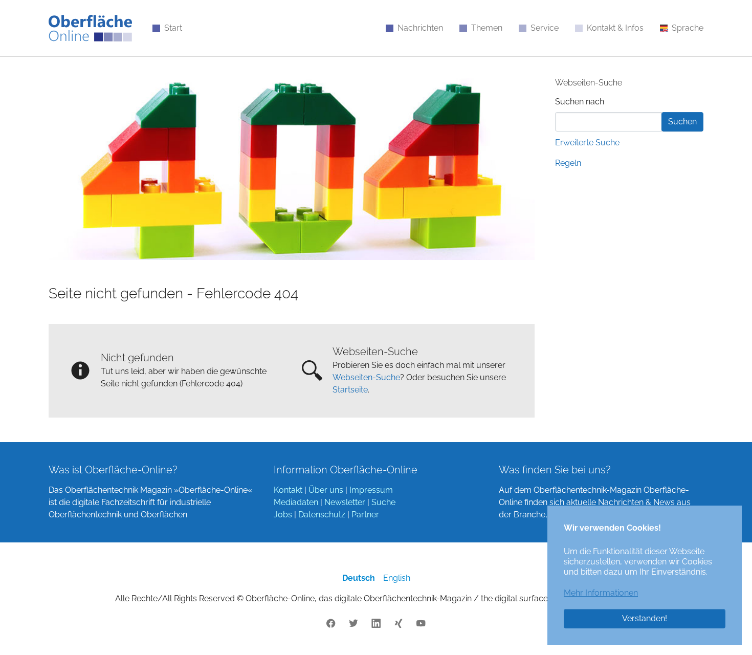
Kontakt (288, 490)
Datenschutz (321, 514)
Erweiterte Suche (587, 142)
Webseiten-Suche (366, 377)
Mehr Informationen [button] (601, 593)
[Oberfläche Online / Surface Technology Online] (90, 28)
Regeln (568, 163)
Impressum (371, 490)
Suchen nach (579, 101)
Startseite (350, 390)
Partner (365, 514)
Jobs (283, 514)
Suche (383, 502)
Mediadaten (296, 502)
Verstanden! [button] (644, 618)
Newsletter (344, 502)
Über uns (325, 490)
